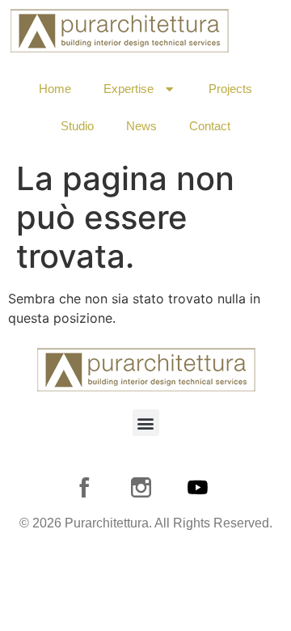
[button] (146, 422)
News (141, 126)
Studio (77, 126)
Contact (209, 126)
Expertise (128, 88)
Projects (230, 88)
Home (55, 88)
